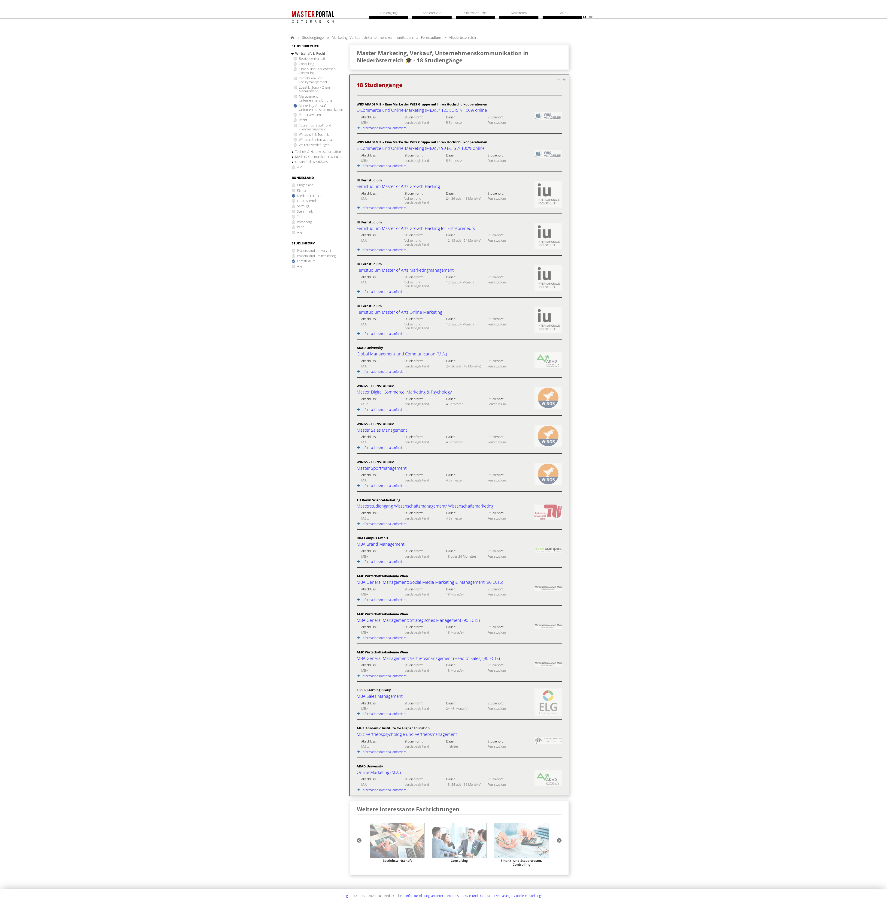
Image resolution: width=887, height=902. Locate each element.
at (584, 17)
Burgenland (305, 185)
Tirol (300, 217)
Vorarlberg (304, 222)
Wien (300, 227)
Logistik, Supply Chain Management (314, 89)
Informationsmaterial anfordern (384, 128)
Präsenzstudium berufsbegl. (317, 256)
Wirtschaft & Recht (310, 54)
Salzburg (303, 206)
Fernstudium (431, 37)
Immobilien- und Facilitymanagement (313, 80)
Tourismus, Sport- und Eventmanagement (315, 127)
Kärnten (302, 190)
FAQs (562, 13)
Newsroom (519, 13)
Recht (303, 120)
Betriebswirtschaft (312, 59)
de (591, 17)
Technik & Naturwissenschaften (318, 152)
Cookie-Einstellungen (529, 895)
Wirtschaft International (316, 140)
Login (346, 895)
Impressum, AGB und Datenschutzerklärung (478, 895)
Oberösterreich (308, 201)
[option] (397, 843)
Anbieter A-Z (432, 13)
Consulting (306, 64)
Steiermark (305, 211)
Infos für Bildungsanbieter (424, 895)
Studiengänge (313, 37)
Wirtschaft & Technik (314, 135)
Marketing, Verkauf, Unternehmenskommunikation (372, 37)
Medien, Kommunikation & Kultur (319, 157)
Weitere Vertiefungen (314, 145)
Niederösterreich (462, 37)
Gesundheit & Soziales (311, 162)
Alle (299, 167)
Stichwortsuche (475, 13)
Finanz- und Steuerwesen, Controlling (317, 71)
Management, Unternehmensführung (315, 98)
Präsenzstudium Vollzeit (314, 251)
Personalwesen (310, 115)
